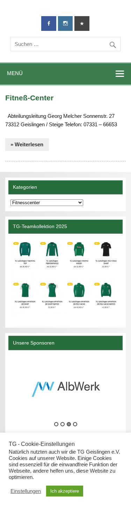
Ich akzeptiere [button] (64, 491)
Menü (15, 73)
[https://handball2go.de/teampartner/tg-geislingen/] (65, 278)
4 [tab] (75, 424)
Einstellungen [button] (25, 491)
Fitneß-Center (29, 98)
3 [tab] (69, 424)
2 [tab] (62, 424)
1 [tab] (56, 424)
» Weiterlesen (26, 144)
